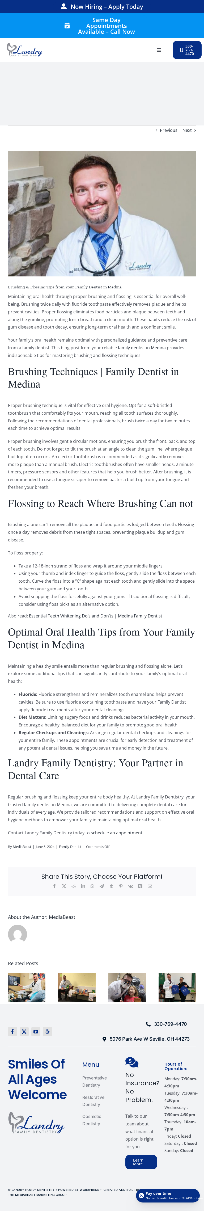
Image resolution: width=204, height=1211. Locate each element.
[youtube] (35, 1031)
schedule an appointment (116, 833)
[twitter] (24, 1031)
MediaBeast (22, 846)
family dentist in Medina (142, 348)
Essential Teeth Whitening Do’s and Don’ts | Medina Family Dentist (95, 616)
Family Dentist (70, 846)
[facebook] (12, 1031)
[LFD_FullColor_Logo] (25, 45)
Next (187, 130)
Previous (168, 130)
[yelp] (47, 1031)
